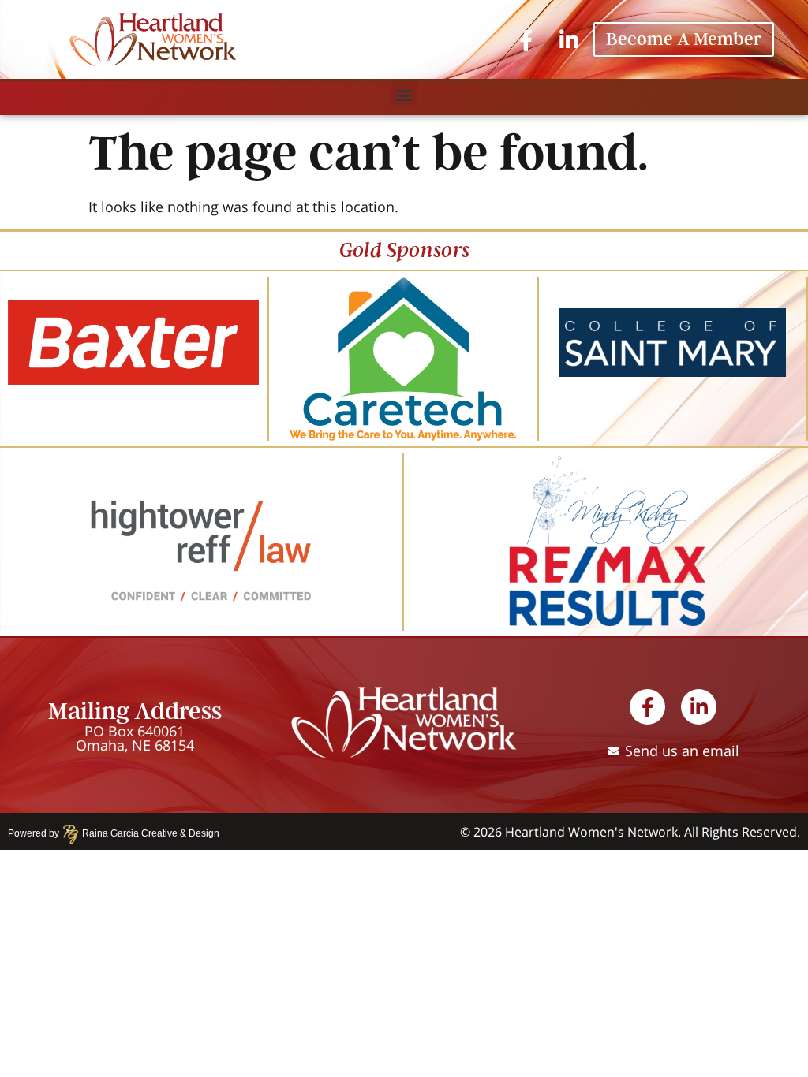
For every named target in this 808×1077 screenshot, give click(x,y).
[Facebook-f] (526, 39)
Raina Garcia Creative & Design (146, 833)
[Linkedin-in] (568, 39)
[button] (404, 94)
